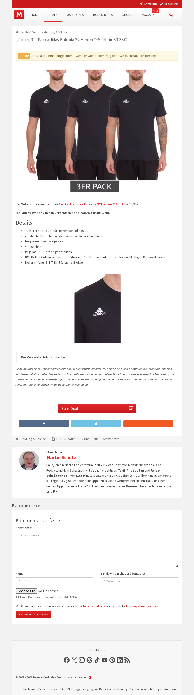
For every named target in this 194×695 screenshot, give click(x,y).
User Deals (75, 15)
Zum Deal (69, 408)
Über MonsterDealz (33, 689)
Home (35, 15)
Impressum (171, 689)
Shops (127, 15)
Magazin (148, 15)
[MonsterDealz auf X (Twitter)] (74, 660)
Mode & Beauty (31, 32)
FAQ (63, 689)
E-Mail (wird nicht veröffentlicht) (123, 573)
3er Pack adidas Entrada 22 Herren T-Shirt (91, 204)
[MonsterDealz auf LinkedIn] (119, 660)
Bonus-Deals (103, 15)
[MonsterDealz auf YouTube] (104, 660)
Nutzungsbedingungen (142, 606)
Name (20, 573)
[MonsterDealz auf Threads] (89, 660)
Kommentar (24, 528)
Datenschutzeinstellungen (145, 689)
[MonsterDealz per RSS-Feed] (127, 660)
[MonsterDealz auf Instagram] (82, 660)
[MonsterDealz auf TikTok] (97, 660)
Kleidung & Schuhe (55, 32)
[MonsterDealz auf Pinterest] (112, 660)
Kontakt (53, 689)
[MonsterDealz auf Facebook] (67, 660)
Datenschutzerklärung (98, 606)
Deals (53, 15)
